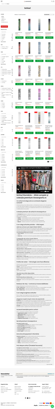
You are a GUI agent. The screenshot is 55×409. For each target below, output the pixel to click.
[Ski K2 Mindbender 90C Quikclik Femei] (29, 24)
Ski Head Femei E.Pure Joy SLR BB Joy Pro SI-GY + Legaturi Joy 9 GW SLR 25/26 (29, 152)
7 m (3, 184)
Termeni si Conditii (4, 388)
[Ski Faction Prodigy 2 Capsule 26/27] (49, 48)
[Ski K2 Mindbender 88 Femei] (39, 24)
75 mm (3, 172)
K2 (2, 40)
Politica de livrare (4, 391)
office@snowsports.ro (47, 392)
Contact (2, 392)
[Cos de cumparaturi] (53, 1)
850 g (3, 156)
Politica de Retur (18, 388)
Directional (4, 81)
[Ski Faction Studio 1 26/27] (29, 94)
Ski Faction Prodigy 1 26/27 (38, 80)
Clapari (2, 17)
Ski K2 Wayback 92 (38, 125)
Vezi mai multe (49, 364)
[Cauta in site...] (52, 1)
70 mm (3, 169)
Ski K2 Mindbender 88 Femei (39, 33)
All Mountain (4, 69)
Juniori (3, 107)
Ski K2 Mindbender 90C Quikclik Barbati (49, 33)
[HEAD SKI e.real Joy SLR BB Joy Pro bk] (39, 143)
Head (3, 38)
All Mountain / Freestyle (6, 72)
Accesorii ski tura (4, 22)
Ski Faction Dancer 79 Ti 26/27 (19, 126)
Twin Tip (3, 82)
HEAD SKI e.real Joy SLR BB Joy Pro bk (39, 152)
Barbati (3, 106)
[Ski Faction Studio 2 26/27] (19, 94)
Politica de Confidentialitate (6, 389)
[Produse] (2, 1)
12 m (3, 187)
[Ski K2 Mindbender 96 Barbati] (29, 48)
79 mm (3, 175)
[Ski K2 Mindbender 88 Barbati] (19, 48)
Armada (3, 34)
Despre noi (3, 386)
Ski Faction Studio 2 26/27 (18, 103)
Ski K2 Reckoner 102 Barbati (18, 33)
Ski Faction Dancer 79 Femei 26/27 (49, 103)
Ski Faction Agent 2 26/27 (38, 56)
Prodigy (3, 61)
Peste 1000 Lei (4, 48)
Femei (3, 103)
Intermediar (4, 117)
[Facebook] (25, 398)
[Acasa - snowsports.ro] (27, 1)
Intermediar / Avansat (6, 122)
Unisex (3, 104)
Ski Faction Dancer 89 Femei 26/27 (39, 103)
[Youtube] (27, 398)
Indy (3, 62)
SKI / (5, 3)
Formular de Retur (18, 391)
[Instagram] (30, 398)
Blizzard (3, 35)
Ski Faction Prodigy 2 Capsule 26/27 (49, 56)
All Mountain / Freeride (6, 70)
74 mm (3, 171)
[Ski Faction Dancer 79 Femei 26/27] (49, 94)
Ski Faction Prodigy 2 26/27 (29, 80)
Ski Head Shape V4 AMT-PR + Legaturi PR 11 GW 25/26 (19, 152)
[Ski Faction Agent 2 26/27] (39, 48)
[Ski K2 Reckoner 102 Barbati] (19, 24)
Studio (3, 58)
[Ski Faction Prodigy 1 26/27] (39, 71)
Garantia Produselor (18, 389)
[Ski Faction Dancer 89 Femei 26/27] (39, 94)
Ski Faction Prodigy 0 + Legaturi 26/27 (49, 80)
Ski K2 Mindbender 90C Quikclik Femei (29, 33)
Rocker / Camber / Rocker (7, 89)
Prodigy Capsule (5, 56)
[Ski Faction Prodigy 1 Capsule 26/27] (19, 71)
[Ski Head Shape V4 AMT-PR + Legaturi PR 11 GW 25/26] (19, 143)
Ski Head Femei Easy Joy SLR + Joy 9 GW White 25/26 (48, 126)
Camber (3, 97)
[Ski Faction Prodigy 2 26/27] (29, 71)
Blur (3, 59)
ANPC (16, 392)
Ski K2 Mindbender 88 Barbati (19, 56)
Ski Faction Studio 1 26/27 (28, 103)
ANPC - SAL (17, 394)
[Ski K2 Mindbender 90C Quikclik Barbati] (49, 24)
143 (2, 143)
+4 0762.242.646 (46, 391)
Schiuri (2, 16)
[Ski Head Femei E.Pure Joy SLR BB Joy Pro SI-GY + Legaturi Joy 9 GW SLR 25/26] (29, 143)
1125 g (3, 159)
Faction (3, 37)
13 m (3, 189)
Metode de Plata (18, 386)
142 (2, 142)
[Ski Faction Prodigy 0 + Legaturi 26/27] (49, 71)
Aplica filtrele (4, 26)
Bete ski (2, 20)
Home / (3, 3)
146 (2, 145)
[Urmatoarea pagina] (52, 161)
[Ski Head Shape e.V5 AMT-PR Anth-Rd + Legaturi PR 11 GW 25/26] (49, 143)
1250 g (3, 160)
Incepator (4, 115)
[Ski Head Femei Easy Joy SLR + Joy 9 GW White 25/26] (49, 117)
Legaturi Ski (3, 19)
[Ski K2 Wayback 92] (39, 117)
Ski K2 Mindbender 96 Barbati (29, 56)
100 (2, 139)
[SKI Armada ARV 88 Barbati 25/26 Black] (29, 117)
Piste (3, 75)
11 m (3, 186)
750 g (3, 154)
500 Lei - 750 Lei (5, 46)
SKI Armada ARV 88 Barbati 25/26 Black (28, 126)
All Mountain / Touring (6, 73)
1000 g (3, 157)
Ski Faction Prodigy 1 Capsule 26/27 (19, 80)
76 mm (3, 174)
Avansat (3, 118)
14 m (3, 190)
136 (2, 140)
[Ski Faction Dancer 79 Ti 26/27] (19, 117)
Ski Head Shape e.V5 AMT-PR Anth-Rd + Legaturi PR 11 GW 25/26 (48, 152)
